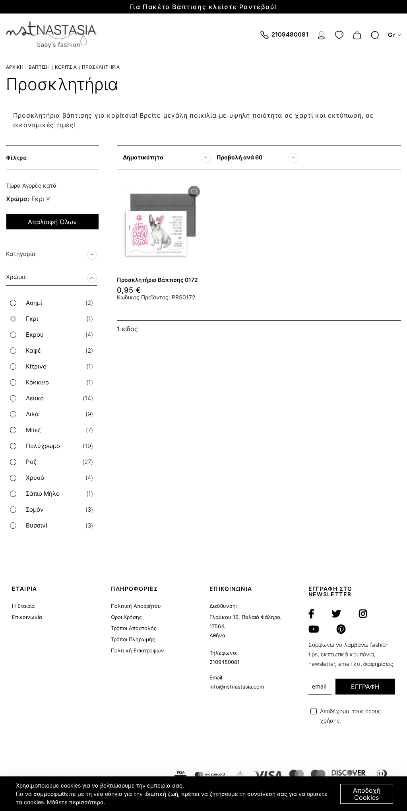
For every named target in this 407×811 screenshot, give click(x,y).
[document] (204, 793)
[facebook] (311, 614)
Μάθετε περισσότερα (75, 802)
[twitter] (336, 614)
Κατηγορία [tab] (21, 254)
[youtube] (313, 629)
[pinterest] (341, 629)
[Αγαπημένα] (339, 34)
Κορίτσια (66, 67)
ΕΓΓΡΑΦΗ (365, 687)
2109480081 (224, 662)
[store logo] (51, 35)
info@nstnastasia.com (236, 686)
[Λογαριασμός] (321, 34)
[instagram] (363, 614)
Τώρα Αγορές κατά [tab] (31, 185)
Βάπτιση (39, 67)
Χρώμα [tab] (16, 277)
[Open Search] (375, 35)
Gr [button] (392, 35)
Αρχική (14, 67)
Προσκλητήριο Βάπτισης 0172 (157, 279)
